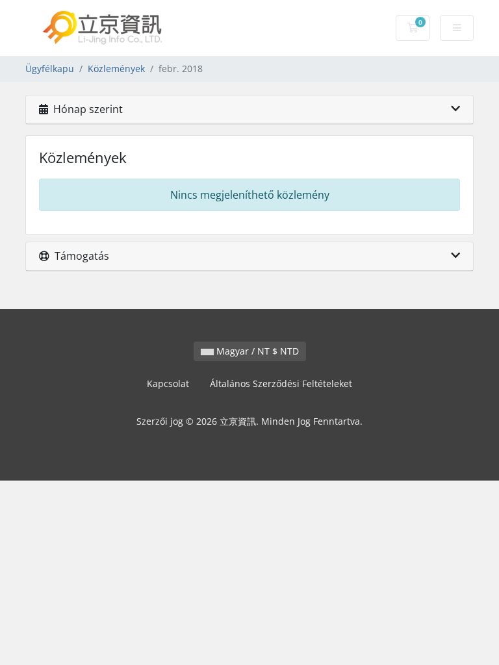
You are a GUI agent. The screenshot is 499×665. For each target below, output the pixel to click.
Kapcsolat (168, 383)
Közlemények (116, 68)
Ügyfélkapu (49, 68)
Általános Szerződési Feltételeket (281, 383)
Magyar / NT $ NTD (256, 351)
